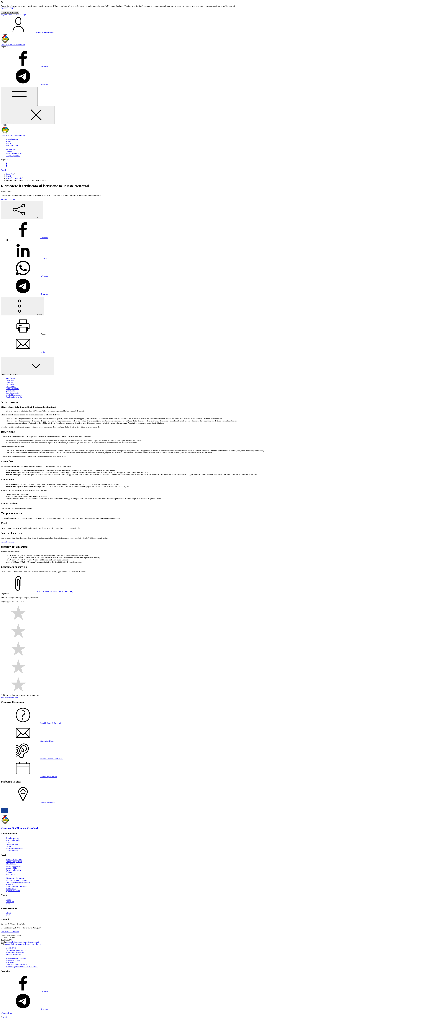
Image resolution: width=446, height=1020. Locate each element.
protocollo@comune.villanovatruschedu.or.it (22, 942)
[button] (12, 139)
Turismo (9, 872)
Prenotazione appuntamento (16, 950)
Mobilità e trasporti (12, 874)
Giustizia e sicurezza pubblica (16, 880)
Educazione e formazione (15, 878)
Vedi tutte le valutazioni (9, 697)
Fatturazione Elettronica (10, 932)
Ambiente (9, 884)
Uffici (8, 842)
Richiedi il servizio (8, 199)
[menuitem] (27, 238)
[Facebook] (6, 164)
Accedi (3, 170)
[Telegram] (6, 166)
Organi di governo (12, 838)
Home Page (10, 174)
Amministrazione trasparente (16, 958)
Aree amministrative (13, 840)
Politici (8, 846)
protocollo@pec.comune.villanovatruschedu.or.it (23, 944)
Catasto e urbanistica (13, 870)
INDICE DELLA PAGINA (10, 374)
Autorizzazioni (11, 889)
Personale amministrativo (15, 848)
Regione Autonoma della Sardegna (13, 15)
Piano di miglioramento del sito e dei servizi (22, 967)
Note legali (10, 962)
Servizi (8, 176)
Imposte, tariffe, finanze (14, 154)
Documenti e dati (12, 851)
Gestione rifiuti (11, 149)
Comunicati (10, 902)
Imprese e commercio (13, 866)
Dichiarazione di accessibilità (16, 964)
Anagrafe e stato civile (14, 178)
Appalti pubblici (11, 868)
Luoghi (8, 913)
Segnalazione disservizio (15, 952)
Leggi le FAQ (11, 948)
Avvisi (8, 904)
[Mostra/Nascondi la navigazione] (19, 96)
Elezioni (9, 151)
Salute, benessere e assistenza (16, 887)
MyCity (5, 1017)
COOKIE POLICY (8, 8)
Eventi (8, 915)
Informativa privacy (13, 960)
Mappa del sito (6, 1013)
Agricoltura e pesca (13, 891)
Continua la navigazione (10, 12)
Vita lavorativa (11, 864)
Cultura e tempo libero (14, 862)
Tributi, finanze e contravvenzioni (18, 882)
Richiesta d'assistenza (13, 954)
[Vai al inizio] (2, 806)
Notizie (8, 900)
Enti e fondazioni (12, 844)
